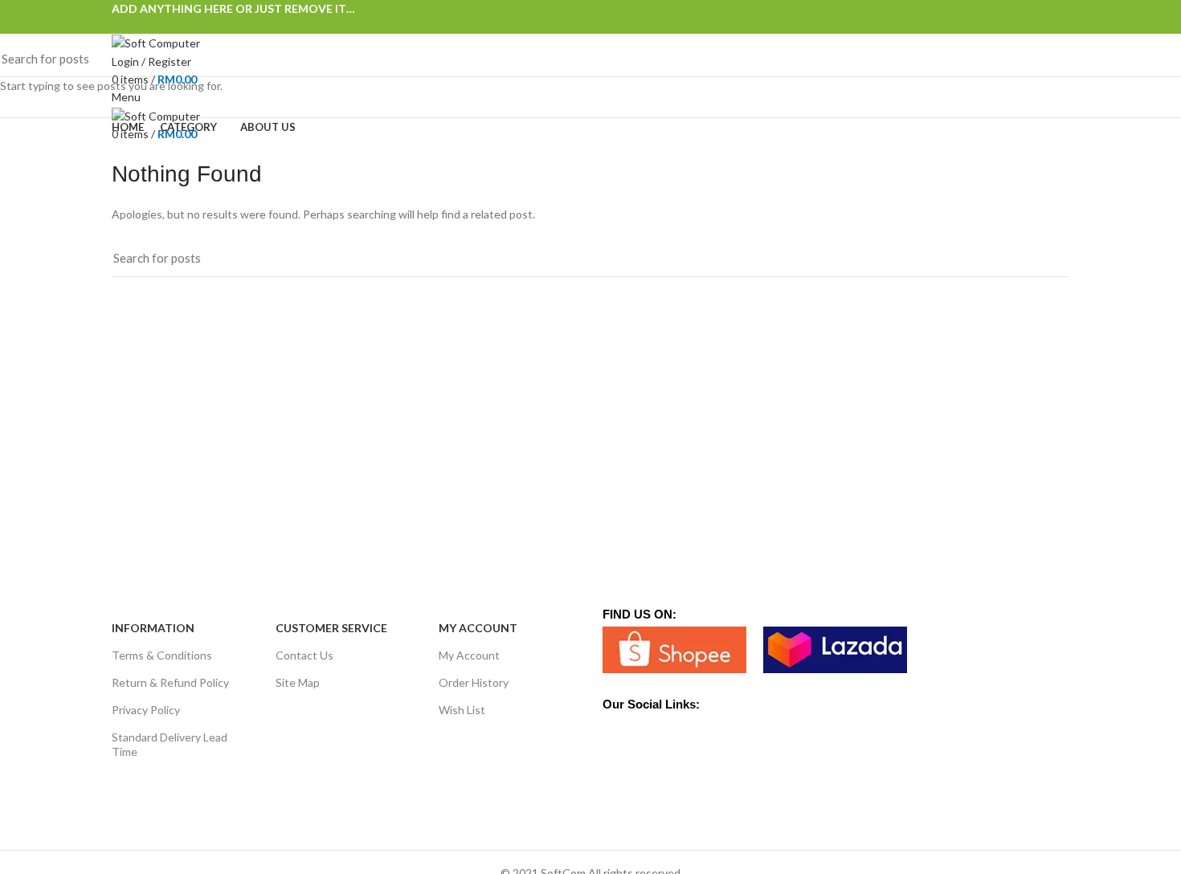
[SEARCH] (1159, 58)
